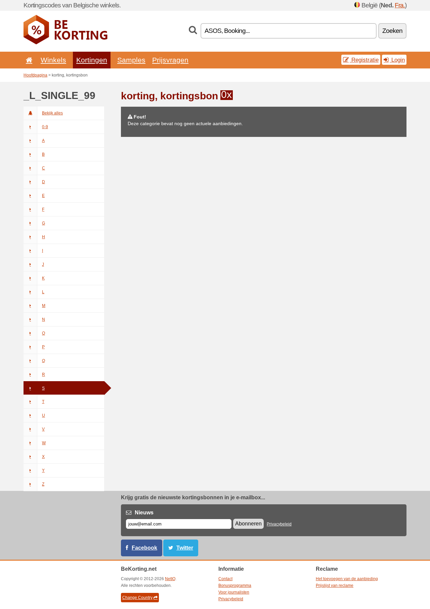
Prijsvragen (170, 60)
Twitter (184, 548)
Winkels (53, 60)
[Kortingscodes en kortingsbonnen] (66, 43)
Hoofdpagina (35, 75)
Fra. (400, 5)
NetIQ (170, 578)
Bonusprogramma (234, 585)
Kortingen (91, 60)
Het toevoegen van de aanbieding (347, 578)
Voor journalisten (233, 592)
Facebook (144, 548)
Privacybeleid (279, 524)
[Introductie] (28, 60)
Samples (131, 60)
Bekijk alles (52, 113)
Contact (225, 578)
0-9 (45, 126)
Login (397, 59)
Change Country (137, 597)
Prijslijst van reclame (334, 585)
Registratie (364, 59)
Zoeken (392, 30)
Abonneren (248, 523)
